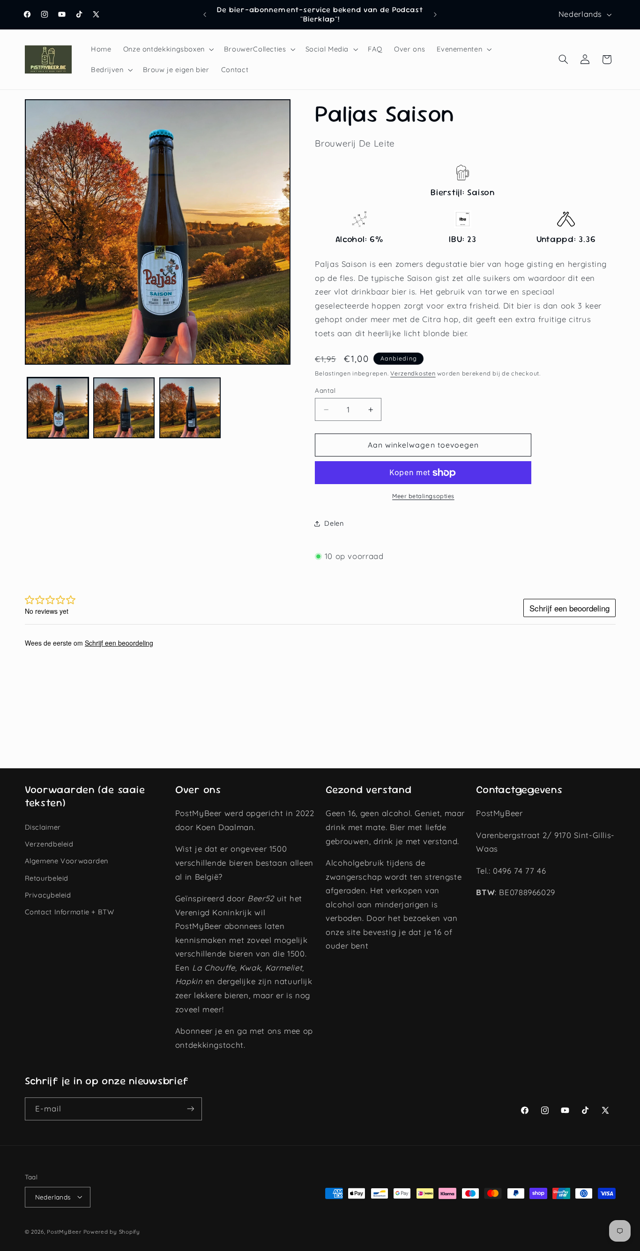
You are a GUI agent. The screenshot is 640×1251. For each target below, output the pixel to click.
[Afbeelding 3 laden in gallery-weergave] (190, 408)
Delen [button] (333, 523)
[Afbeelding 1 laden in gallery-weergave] (58, 408)
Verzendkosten (413, 373)
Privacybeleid (48, 894)
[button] (167, 49)
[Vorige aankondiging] (204, 14)
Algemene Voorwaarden (67, 861)
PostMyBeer (64, 1231)
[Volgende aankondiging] (435, 14)
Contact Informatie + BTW (69, 912)
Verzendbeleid (49, 843)
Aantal (325, 390)
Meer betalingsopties (423, 496)
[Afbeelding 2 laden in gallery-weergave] (124, 408)
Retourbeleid (47, 878)
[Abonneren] (190, 1108)
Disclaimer (43, 827)
